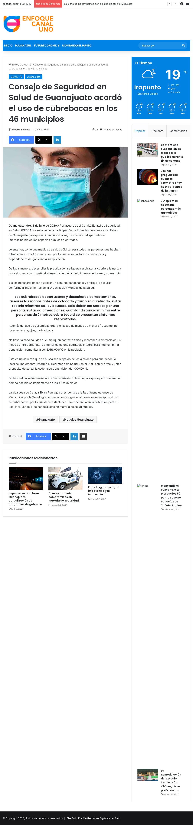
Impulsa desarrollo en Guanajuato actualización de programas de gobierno (25, 499)
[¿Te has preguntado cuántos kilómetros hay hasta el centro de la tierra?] (147, 177)
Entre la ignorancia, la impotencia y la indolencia (103, 490)
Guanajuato (33, 76)
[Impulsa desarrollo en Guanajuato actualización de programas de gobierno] (26, 478)
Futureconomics (47, 45)
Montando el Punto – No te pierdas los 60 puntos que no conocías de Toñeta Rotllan (171, 495)
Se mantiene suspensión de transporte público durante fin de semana (172, 153)
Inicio (8, 45)
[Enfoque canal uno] (29, 23)
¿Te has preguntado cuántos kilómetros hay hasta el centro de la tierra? (171, 181)
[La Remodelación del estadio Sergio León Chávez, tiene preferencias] (147, 775)
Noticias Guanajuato (79, 419)
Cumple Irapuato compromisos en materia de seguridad (63, 497)
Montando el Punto (76, 45)
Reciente (157, 131)
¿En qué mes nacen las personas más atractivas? (171, 207)
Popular (140, 131)
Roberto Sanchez (20, 129)
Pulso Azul (23, 45)
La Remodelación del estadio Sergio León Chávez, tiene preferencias (171, 780)
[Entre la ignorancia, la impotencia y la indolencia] (105, 475)
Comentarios (178, 131)
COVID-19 (25, 64)
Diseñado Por (74, 818)
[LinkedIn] (57, 140)
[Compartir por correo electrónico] (83, 436)
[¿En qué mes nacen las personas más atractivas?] (147, 340)
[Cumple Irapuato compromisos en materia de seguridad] (65, 478)
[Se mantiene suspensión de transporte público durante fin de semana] (147, 150)
